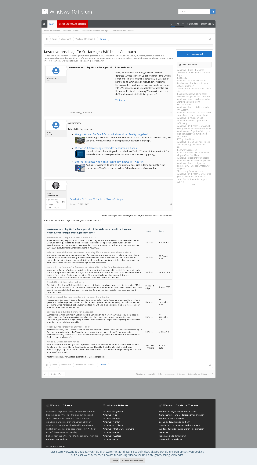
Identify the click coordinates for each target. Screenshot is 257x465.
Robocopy (182, 77)
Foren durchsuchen (52, 30)
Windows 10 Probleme (113, 425)
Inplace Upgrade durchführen (172, 435)
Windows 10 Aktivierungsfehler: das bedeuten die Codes (106, 148)
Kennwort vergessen (187, 149)
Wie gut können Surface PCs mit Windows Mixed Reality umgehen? (112, 134)
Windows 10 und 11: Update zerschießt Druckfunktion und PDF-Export (194, 72)
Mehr (194, 184)
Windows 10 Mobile (111, 418)
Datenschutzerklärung (198, 374)
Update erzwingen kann (57, 439)
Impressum (169, 374)
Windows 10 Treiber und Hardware (118, 428)
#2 (171, 204)
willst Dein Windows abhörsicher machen (180, 425)
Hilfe (160, 374)
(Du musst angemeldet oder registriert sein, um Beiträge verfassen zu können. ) (137, 215)
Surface (57, 60)
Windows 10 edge (111, 439)
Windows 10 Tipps (71, 30)
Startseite (140, 374)
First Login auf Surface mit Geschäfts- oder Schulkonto (78, 296)
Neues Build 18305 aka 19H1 (171, 439)
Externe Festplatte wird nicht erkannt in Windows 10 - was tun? (109, 161)
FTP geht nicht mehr (187, 139)
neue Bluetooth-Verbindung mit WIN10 (192, 180)
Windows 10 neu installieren (172, 418)
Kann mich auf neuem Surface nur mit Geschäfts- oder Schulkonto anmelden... (90, 267)
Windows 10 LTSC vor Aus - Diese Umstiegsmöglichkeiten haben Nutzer (193, 144)
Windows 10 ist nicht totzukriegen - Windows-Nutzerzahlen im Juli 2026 (194, 159)
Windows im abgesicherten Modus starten (178, 411)
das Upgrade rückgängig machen (174, 421)
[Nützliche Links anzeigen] (210, 39)
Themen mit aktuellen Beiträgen (95, 30)
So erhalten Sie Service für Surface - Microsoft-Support (97, 199)
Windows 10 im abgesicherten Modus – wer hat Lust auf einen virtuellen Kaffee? (192, 83)
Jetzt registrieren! (194, 54)
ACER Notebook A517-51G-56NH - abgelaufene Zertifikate (193, 154)
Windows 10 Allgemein (113, 411)
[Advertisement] (92, 89)
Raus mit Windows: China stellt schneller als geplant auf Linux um (193, 95)
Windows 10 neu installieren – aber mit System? (194, 108)
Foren (52, 24)
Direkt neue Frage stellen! (72, 24)
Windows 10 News (111, 432)
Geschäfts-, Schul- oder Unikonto (65, 282)
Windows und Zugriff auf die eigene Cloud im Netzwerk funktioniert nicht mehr (194, 134)
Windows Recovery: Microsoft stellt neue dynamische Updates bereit (194, 114)
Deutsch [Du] (56, 374)
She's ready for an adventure (191, 171)
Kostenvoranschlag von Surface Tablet (69, 326)
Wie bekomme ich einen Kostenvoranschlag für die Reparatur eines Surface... (90, 252)
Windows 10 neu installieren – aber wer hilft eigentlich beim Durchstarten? (194, 102)
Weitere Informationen (132, 460)
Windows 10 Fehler (111, 421)
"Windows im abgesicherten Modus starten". (194, 90)
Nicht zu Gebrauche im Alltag (63, 341)
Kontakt (151, 374)
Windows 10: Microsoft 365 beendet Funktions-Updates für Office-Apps (192, 120)
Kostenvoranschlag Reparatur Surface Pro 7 (71, 237)
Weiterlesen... (121, 100)
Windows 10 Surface (112, 435)
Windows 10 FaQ (110, 414)
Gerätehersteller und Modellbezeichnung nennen (181, 414)
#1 (171, 112)
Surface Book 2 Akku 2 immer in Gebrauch (70, 311)
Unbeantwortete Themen (123, 30)
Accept (114, 460)
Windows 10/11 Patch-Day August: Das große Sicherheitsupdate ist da (194, 127)
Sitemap (181, 374)
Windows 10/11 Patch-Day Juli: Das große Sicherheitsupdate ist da (194, 175)
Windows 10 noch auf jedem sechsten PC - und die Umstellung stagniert (193, 166)
